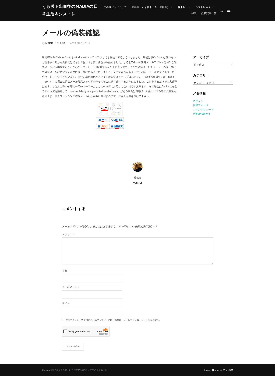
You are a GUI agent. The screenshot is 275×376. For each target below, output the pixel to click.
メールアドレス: (71, 287)
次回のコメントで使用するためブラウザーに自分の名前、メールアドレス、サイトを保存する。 (113, 320)
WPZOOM (228, 370)
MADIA (49, 43)
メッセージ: (68, 234)
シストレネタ (203, 7)
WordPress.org (201, 113)
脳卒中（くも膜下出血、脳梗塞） (150, 7)
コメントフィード (203, 109)
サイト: (66, 303)
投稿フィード (200, 105)
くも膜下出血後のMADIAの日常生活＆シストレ (70, 10)
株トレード (184, 7)
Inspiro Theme (211, 370)
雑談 (194, 13)
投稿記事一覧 (209, 13)
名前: (65, 270)
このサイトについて (115, 7)
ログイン (198, 101)
